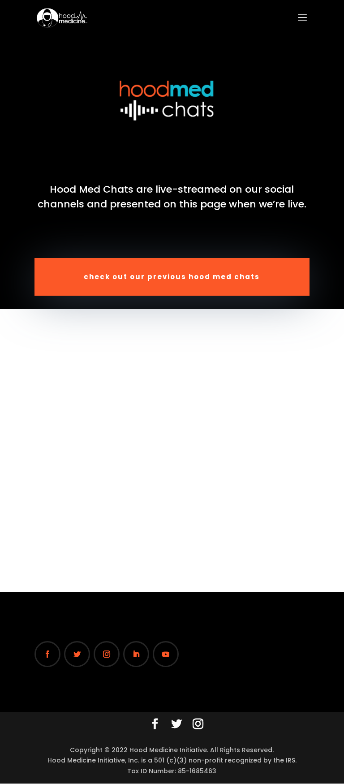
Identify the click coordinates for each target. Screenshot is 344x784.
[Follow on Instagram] (107, 654)
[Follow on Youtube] (166, 654)
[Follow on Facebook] (47, 654)
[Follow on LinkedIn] (136, 654)
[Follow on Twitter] (77, 654)
